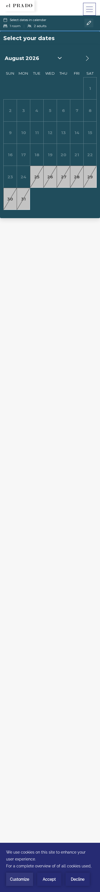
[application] (50, 867)
